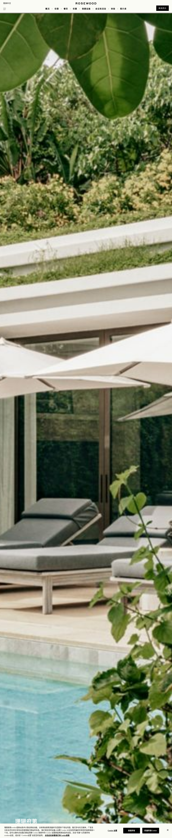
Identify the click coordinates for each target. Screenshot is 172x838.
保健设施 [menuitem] (86, 9)
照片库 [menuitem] (123, 9)
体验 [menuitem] (113, 9)
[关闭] (168, 830)
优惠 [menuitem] (75, 9)
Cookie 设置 (112, 831)
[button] (4, 8)
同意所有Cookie (150, 831)
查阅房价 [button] (162, 8)
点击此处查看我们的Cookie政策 (57, 835)
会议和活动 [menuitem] (100, 9)
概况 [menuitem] (47, 9)
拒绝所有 (131, 831)
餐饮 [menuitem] (66, 9)
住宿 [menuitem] (57, 9)
